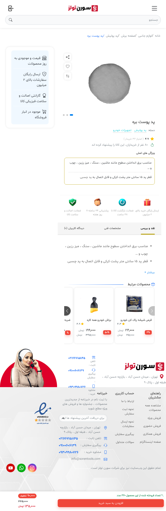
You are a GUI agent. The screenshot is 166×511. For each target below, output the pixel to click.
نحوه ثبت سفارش (128, 411)
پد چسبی (86, 177)
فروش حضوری (152, 426)
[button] (71, 115)
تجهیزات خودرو (122, 130)
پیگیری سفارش (124, 434)
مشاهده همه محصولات (153, 408)
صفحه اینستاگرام (150, 442)
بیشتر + (149, 272)
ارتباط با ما (127, 401)
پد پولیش (112, 36)
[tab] (148, 229)
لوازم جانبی (145, 36)
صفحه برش (128, 36)
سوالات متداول (125, 442)
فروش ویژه (154, 418)
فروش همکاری (152, 434)
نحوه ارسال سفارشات (127, 424)
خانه (157, 36)
